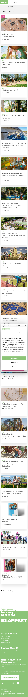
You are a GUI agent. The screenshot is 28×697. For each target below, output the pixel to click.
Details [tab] (14, 333)
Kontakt (3, 653)
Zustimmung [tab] (5, 333)
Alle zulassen (14, 358)
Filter (3, 16)
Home (4, 6)
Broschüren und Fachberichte (9, 650)
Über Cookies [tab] (22, 333)
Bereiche (3, 655)
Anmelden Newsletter (10, 677)
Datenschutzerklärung (7, 691)
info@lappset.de (5, 642)
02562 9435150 (5, 640)
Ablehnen (14, 367)
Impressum (4, 689)
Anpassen (13, 362)
